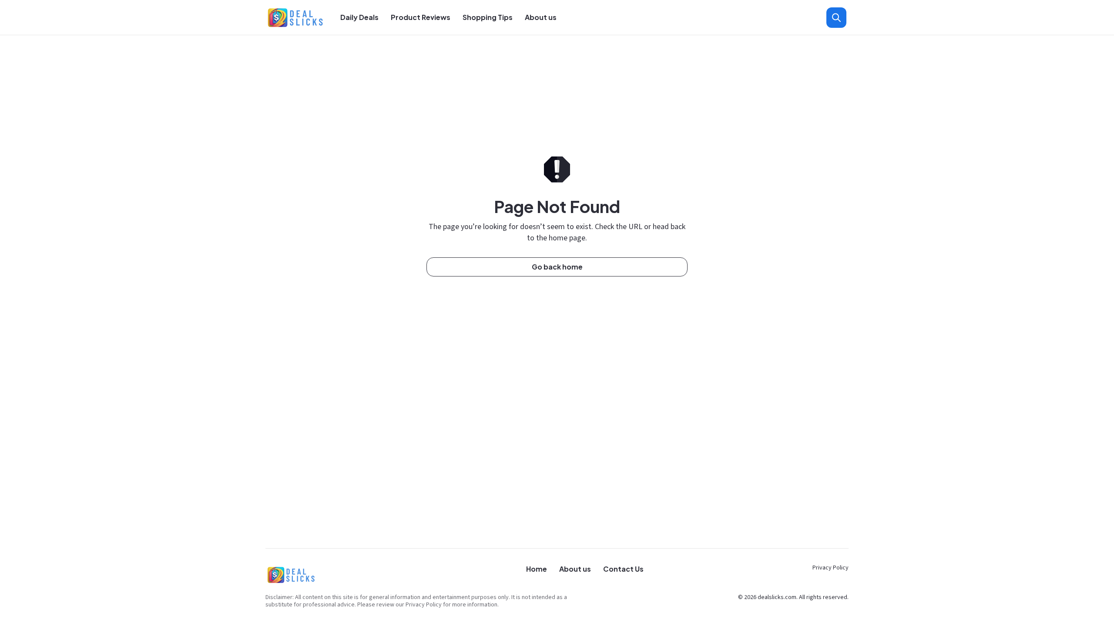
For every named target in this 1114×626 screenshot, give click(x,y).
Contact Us (623, 568)
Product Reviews (420, 17)
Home (536, 568)
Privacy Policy (830, 567)
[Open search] (836, 17)
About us (541, 17)
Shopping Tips (488, 17)
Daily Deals (359, 17)
